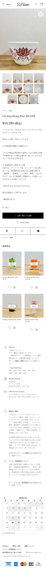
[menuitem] (5, 546)
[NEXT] (41, 498)
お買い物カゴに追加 (24, 216)
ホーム (4, 110)
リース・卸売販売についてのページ (28, 482)
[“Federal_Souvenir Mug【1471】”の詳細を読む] (36, 329)
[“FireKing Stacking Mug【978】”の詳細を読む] (14, 327)
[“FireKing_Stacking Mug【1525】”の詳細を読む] (36, 287)
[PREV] (4, 498)
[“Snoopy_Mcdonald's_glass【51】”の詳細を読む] (14, 287)
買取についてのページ (33, 453)
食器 (10, 110)
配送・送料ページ (22, 361)
